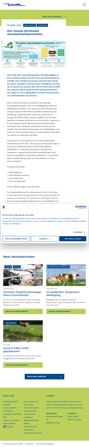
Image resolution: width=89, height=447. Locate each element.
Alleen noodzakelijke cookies (16, 239)
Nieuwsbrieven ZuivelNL (33, 433)
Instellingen (77, 232)
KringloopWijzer (9, 423)
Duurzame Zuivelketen (11, 420)
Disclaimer (30, 444)
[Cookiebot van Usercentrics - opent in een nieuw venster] (77, 207)
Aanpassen (43, 239)
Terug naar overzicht (52, 17)
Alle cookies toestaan (73, 239)
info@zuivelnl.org (75, 408)
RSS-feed (9, 427)
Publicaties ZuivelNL (31, 408)
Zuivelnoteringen (30, 411)
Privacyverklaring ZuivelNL (13, 444)
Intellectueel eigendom (45, 444)
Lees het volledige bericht (17, 311)
